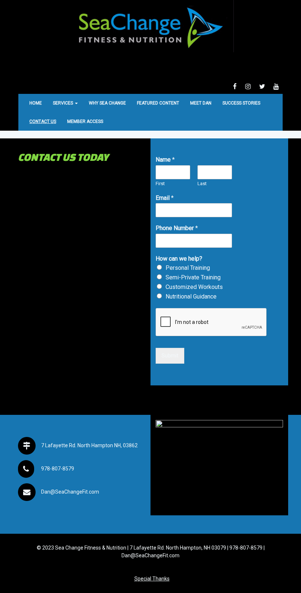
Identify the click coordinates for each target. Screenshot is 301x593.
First (160, 183)
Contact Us (42, 121)
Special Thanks (152, 579)
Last (202, 183)
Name (165, 159)
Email (165, 197)
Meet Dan (200, 103)
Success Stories (241, 103)
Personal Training (188, 267)
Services (63, 103)
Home (35, 103)
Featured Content (158, 103)
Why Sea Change (107, 103)
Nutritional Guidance (191, 296)
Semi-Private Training (193, 277)
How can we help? (179, 258)
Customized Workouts (194, 286)
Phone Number (177, 228)
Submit (170, 356)
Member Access (85, 121)
